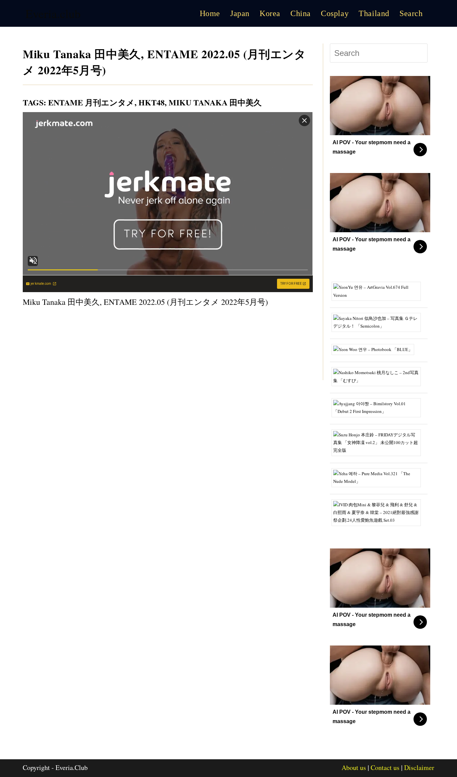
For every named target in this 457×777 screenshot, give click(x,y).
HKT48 (152, 102)
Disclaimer (419, 767)
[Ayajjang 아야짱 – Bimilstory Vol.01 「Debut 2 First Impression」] (379, 407)
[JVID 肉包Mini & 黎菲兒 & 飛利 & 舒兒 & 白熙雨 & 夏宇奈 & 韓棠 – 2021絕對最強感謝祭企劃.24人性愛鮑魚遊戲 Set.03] (379, 512)
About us (354, 767)
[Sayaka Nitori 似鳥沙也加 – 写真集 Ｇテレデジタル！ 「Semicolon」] (379, 322)
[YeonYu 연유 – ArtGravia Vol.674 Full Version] (379, 291)
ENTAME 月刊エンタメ (91, 102)
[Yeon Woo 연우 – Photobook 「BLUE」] (375, 349)
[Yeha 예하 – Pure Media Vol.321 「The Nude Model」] (379, 477)
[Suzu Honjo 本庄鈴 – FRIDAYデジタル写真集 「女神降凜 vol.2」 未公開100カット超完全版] (379, 442)
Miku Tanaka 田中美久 (215, 102)
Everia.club (53, 13)
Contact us (385, 767)
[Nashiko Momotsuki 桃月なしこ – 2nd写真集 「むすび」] (379, 376)
